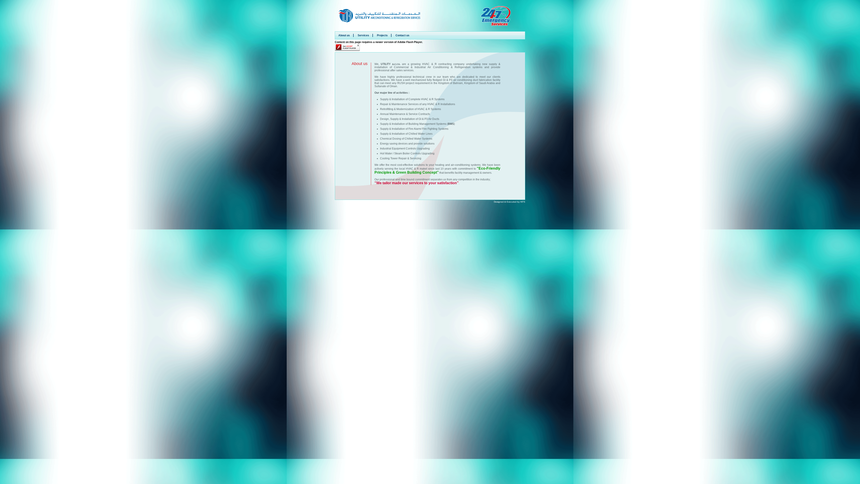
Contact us (402, 35)
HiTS (522, 202)
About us (344, 35)
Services (363, 35)
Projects (382, 35)
